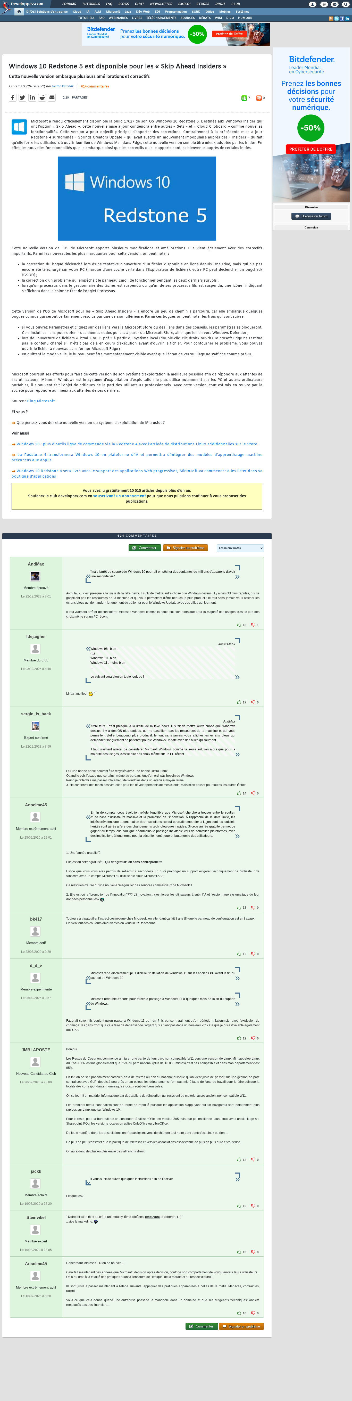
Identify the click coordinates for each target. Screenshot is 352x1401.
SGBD (196, 12)
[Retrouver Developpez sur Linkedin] (347, 19)
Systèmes (242, 12)
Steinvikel (36, 1217)
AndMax (36, 564)
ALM (98, 12)
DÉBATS (205, 18)
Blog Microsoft (41, 401)
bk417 (36, 919)
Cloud (77, 12)
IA (87, 12)
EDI (157, 12)
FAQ (109, 4)
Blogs (123, 4)
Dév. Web (143, 12)
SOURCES (188, 18)
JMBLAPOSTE (36, 1050)
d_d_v (36, 965)
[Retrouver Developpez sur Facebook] (342, 19)
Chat (139, 4)
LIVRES (137, 18)
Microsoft (113, 12)
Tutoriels (90, 4)
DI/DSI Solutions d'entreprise (47, 12)
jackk (36, 1171)
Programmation (176, 12)
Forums (69, 4)
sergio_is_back (36, 714)
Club (235, 4)
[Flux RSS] (331, 19)
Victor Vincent (62, 86)
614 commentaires (95, 87)
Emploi (184, 4)
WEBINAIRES (118, 18)
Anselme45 (36, 805)
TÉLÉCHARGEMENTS (161, 18)
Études (202, 4)
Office (210, 12)
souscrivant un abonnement (119, 496)
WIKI (218, 18)
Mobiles (225, 12)
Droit (220, 4)
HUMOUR (245, 18)
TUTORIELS (86, 18)
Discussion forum (313, 216)
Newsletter (160, 4)
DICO (230, 18)
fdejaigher (36, 636)
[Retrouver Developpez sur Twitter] (336, 19)
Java (128, 12)
